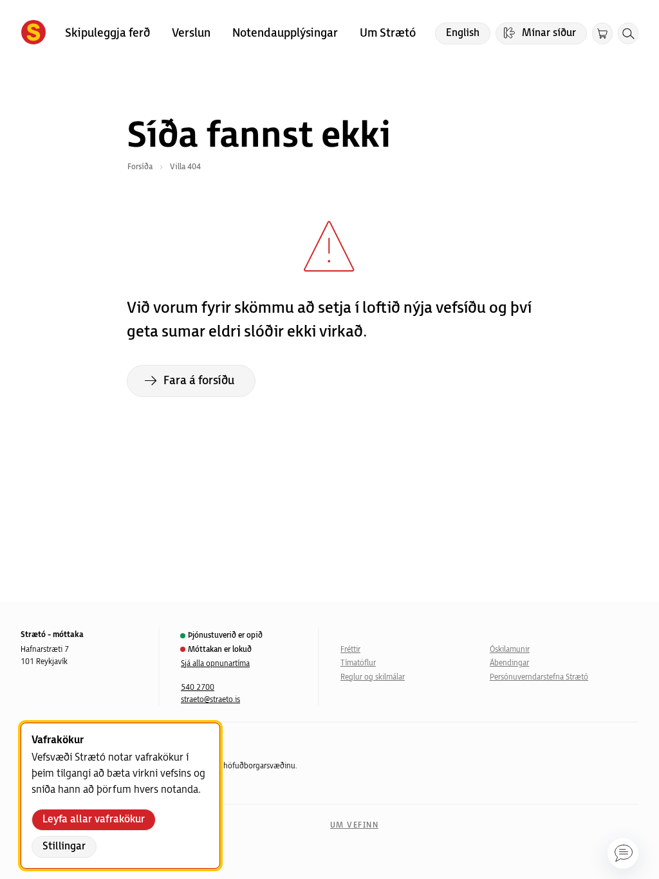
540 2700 (197, 687)
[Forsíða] (33, 33)
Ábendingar (509, 663)
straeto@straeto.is (210, 700)
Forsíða (140, 167)
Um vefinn (354, 825)
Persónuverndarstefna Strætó (539, 677)
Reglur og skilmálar (372, 677)
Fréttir (350, 649)
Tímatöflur (358, 663)
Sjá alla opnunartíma (215, 664)
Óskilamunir (510, 649)
